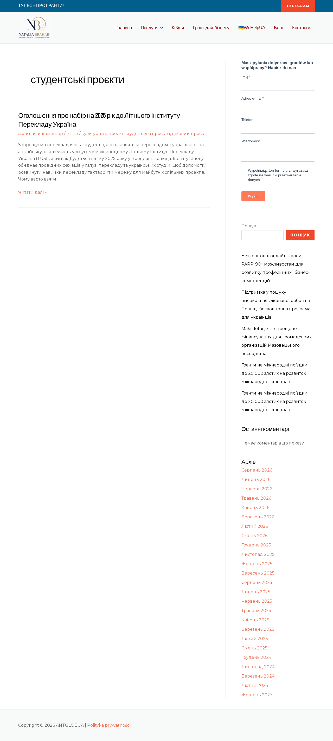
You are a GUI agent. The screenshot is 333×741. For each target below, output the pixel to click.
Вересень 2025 (257, 573)
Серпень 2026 (256, 470)
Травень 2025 (256, 610)
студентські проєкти (147, 133)
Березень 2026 (257, 516)
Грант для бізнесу (211, 27)
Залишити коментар (40, 133)
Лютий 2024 (254, 685)
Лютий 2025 (254, 638)
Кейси (178, 27)
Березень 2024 (257, 676)
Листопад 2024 (258, 666)
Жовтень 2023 (257, 694)
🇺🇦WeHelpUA (251, 27)
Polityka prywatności (108, 725)
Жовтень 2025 (256, 563)
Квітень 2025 (255, 619)
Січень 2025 (254, 648)
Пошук (248, 225)
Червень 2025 (256, 601)
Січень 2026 (254, 535)
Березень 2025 (257, 629)
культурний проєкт (102, 133)
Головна (124, 27)
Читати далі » (32, 192)
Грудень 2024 (256, 657)
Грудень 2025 (256, 545)
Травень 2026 (256, 498)
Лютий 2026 (254, 526)
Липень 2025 (255, 591)
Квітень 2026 (255, 507)
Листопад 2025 (257, 554)
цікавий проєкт (189, 133)
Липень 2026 (255, 479)
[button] (298, 6)
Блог (278, 27)
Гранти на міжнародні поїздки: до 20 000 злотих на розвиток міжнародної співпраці (274, 373)
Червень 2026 (256, 488)
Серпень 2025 (256, 582)
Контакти (301, 27)
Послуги (149, 27)
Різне (72, 133)
